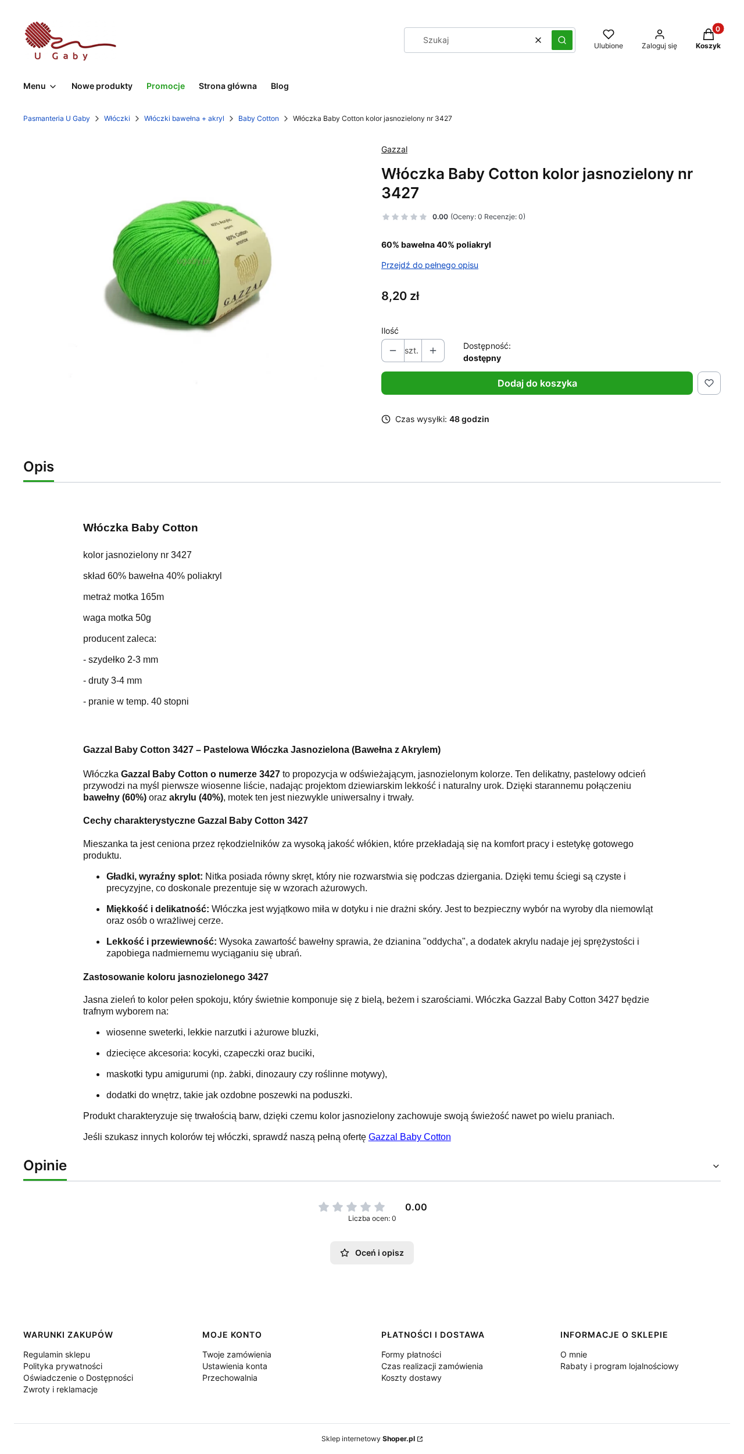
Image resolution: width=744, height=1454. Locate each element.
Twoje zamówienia (236, 1354)
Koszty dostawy (411, 1377)
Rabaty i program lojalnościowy (619, 1366)
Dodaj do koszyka (537, 383)
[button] (562, 40)
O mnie (573, 1354)
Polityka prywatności (62, 1366)
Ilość (390, 330)
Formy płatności (411, 1354)
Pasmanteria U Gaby (56, 118)
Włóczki (117, 118)
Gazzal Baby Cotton (410, 1137)
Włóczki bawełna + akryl (184, 118)
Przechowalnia (229, 1377)
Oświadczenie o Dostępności (78, 1377)
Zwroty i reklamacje (60, 1389)
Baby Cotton (258, 118)
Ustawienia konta (234, 1366)
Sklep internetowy (368, 1438)
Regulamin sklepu (56, 1354)
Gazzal (394, 149)
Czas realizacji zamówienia (432, 1366)
